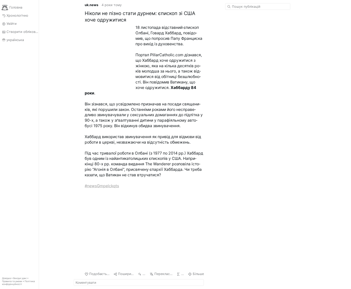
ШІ (183, 274)
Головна (15, 7)
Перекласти (163, 274)
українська (15, 40)
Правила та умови (12, 281)
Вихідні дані (20, 278)
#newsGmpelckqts (102, 185)
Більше (198, 274)
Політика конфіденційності (18, 283)
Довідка (6, 278)
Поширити (126, 274)
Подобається (99, 274)
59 (144, 274)
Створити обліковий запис (22, 32)
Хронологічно (17, 15)
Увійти (11, 24)
